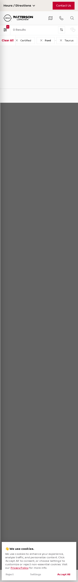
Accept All (63, 574)
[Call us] (61, 18)
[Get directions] (50, 18)
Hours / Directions (17, 5)
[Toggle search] (72, 18)
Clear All (8, 40)
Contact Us (63, 5)
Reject (10, 574)
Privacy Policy (20, 568)
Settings (35, 574)
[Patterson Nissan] (18, 18)
